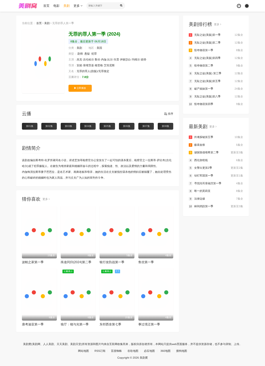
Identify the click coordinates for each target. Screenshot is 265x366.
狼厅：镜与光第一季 (75, 324)
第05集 (107, 126)
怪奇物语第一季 (216, 50)
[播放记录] (239, 5)
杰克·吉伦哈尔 (85, 59)
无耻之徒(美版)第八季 (216, 96)
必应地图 (149, 350)
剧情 (80, 53)
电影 (56, 5)
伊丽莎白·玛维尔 (130, 59)
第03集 (68, 126)
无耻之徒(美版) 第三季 (216, 73)
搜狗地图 (181, 350)
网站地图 (83, 350)
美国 (99, 47)
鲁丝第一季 (146, 262)
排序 (170, 113)
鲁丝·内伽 (101, 59)
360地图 (165, 350)
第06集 (126, 126)
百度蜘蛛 (116, 350)
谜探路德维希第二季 (216, 152)
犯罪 (94, 53)
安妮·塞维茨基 (85, 65)
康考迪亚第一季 (33, 324)
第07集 (146, 126)
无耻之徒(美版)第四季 (216, 57)
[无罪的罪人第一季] (43, 61)
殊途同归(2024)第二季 (76, 262)
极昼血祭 (216, 144)
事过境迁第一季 (149, 324)
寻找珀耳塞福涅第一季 (216, 183)
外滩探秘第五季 (216, 137)
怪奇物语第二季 (216, 65)
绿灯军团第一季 (216, 175)
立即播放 (81, 88)
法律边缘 (216, 198)
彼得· (144, 59)
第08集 (165, 126)
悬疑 (87, 53)
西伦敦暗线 (216, 160)
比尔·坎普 (113, 59)
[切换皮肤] (247, 5)
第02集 (49, 126)
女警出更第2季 (216, 167)
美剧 (66, 5)
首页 (46, 5)
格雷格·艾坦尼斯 (105, 65)
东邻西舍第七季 (110, 324)
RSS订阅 (99, 350)
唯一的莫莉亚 (216, 190)
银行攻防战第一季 (112, 262)
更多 (77, 5)
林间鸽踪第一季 (216, 206)
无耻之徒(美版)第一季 (216, 34)
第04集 (88, 126)
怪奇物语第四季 (216, 104)
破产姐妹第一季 (216, 88)
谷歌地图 (132, 350)
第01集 (29, 126)
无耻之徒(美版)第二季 (216, 42)
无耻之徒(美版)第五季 (216, 81)
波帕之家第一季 (33, 262)
